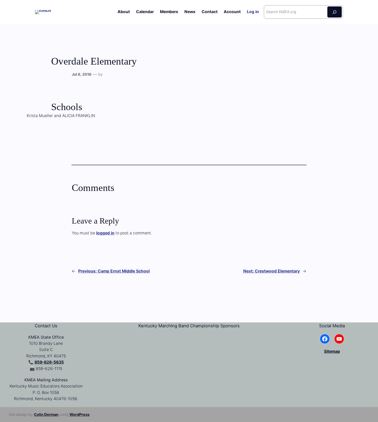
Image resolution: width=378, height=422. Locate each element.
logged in (105, 233)
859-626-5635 (49, 362)
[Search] (334, 11)
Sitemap (332, 351)
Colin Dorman (46, 414)
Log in (253, 11)
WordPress (79, 414)
